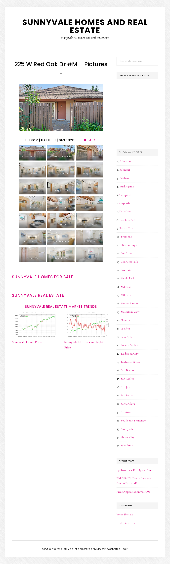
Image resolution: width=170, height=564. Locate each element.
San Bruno (127, 370)
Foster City (126, 228)
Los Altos (126, 253)
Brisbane (124, 178)
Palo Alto (126, 337)
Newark (125, 320)
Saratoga (126, 412)
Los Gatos (126, 270)
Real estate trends (127, 523)
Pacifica (125, 328)
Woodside (127, 445)
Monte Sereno (129, 303)
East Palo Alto (127, 220)
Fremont (126, 236)
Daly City (125, 211)
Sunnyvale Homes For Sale (42, 277)
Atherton (125, 161)
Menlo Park (127, 278)
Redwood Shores (131, 362)
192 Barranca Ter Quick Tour (134, 470)
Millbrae (126, 287)
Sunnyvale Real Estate (38, 295)
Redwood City (129, 353)
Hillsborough (129, 245)
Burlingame (126, 186)
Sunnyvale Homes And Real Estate (85, 26)
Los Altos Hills (129, 261)
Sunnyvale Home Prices (27, 342)
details (89, 140)
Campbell (125, 195)
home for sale (125, 514)
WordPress (113, 549)
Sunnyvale (127, 429)
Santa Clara (128, 403)
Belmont (124, 169)
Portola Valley (129, 345)
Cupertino (125, 203)
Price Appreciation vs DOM (133, 491)
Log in (125, 549)
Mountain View (130, 312)
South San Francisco (133, 420)
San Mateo (127, 395)
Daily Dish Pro (71, 549)
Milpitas (126, 295)
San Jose (126, 387)
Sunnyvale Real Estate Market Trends (61, 306)
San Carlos (127, 378)
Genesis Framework (94, 549)
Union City (127, 437)
